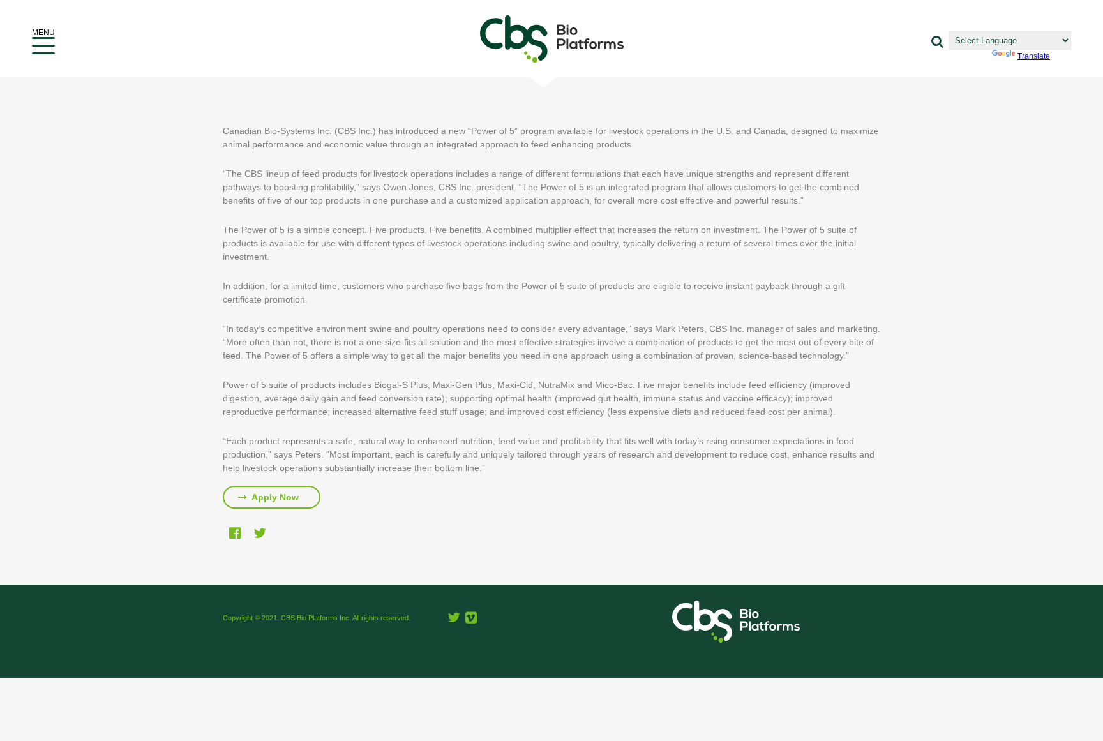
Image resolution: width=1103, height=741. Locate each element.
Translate (1033, 56)
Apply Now (274, 497)
